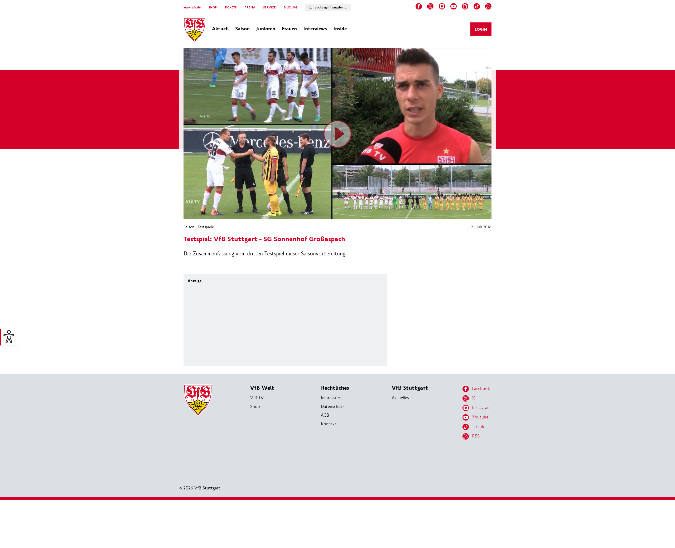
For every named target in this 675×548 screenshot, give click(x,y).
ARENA (249, 7)
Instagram (481, 407)
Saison (189, 227)
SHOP (213, 7)
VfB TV (257, 398)
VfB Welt (262, 388)
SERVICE (269, 7)
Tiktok (478, 426)
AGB (325, 415)
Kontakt (328, 424)
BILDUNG (290, 7)
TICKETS (231, 7)
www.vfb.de (192, 7)
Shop (255, 406)
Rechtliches (335, 388)
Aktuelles (400, 398)
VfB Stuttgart (410, 388)
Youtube (480, 417)
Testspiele (206, 227)
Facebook (481, 388)
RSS (476, 436)
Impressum (331, 398)
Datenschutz (333, 406)
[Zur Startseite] (195, 31)
